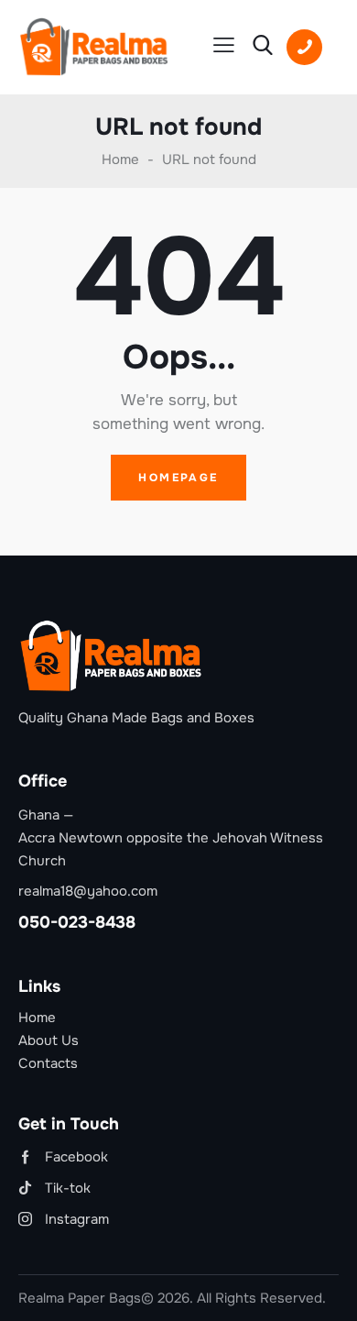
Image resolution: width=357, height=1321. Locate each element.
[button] (223, 46)
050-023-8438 (76, 922)
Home (120, 159)
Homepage (178, 477)
